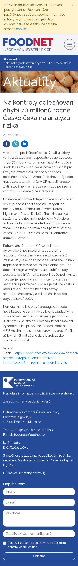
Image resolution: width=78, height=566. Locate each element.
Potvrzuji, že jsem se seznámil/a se (37, 545)
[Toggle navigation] (69, 44)
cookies (21, 29)
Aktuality (14, 59)
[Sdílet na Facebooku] (6, 143)
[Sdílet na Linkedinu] (24, 143)
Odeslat (39, 556)
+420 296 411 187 (22, 430)
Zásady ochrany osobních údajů (26, 401)
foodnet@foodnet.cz (29, 435)
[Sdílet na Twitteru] (15, 143)
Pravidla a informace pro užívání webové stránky (38, 393)
